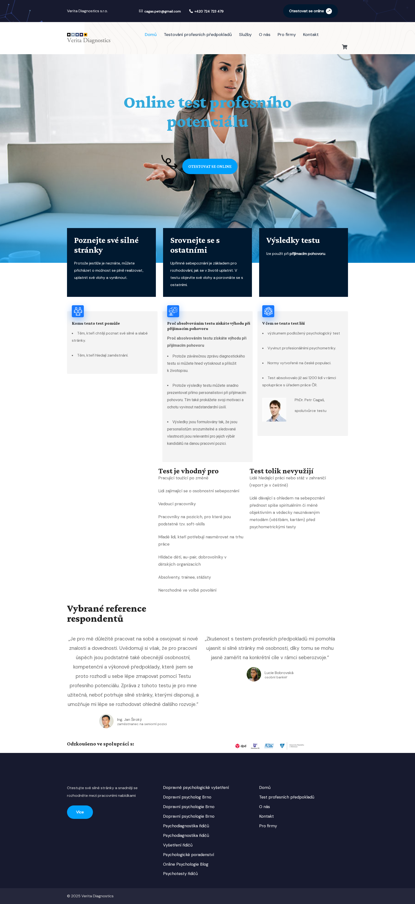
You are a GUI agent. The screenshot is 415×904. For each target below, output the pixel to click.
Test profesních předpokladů (286, 797)
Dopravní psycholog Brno (187, 797)
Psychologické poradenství (188, 854)
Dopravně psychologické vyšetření (196, 787)
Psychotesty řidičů (180, 873)
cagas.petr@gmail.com (162, 11)
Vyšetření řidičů (178, 845)
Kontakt (266, 816)
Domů (265, 787)
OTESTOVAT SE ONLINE (210, 166)
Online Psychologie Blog (185, 864)
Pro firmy (268, 825)
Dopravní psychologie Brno (188, 806)
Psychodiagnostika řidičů (186, 825)
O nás (264, 806)
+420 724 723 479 (209, 11)
